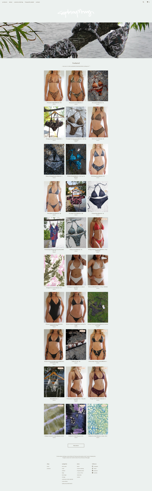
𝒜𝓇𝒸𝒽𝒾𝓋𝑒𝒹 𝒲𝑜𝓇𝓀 (80, 472)
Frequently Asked (29, 2)
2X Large (63, 477)
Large (63, 472)
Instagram (96, 466)
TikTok (95, 468)
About (10, 2)
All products (76, 445)
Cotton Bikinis (65, 481)
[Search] (143, 2)
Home (48, 466)
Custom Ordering (18, 2)
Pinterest (96, 470)
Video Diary (79, 474)
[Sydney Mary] (76, 13)
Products (4, 2)
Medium (63, 470)
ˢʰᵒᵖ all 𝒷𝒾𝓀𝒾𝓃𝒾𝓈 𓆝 (76, 40)
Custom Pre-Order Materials (67, 479)
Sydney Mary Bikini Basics (67, 483)
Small (63, 468)
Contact (38, 2)
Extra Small (64, 466)
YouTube (95, 472)
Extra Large (64, 474)
